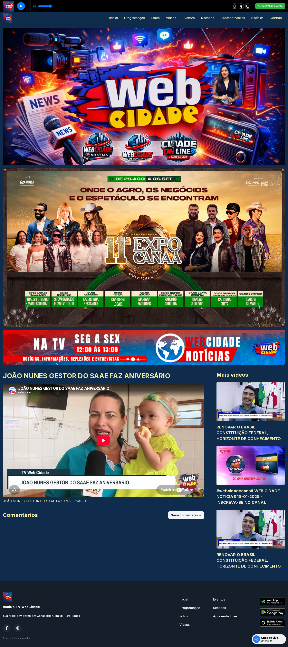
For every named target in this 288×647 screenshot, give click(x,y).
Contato (276, 18)
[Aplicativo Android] (241, 6)
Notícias (257, 18)
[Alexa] (247, 6)
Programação (134, 18)
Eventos (189, 18)
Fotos (155, 18)
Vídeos (171, 18)
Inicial (113, 18)
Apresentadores (232, 18)
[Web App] (234, 6)
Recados (207, 18)
